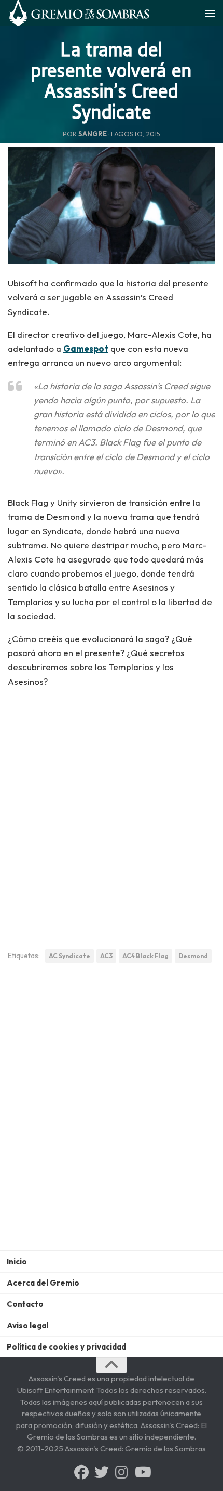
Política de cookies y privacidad (66, 1347)
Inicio (17, 1261)
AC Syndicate (69, 956)
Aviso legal (27, 1325)
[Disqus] (111, 1115)
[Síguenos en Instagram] (122, 1472)
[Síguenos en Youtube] (142, 1472)
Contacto (25, 1304)
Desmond (193, 956)
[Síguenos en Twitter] (101, 1472)
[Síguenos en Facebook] (81, 1472)
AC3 (106, 956)
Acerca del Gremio (43, 1283)
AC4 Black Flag (145, 956)
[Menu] (210, 13)
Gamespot (85, 348)
